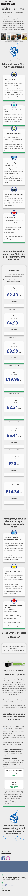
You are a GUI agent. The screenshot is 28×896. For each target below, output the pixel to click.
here (4, 728)
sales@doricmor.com (8, 885)
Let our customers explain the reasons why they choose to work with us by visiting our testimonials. (14, 839)
